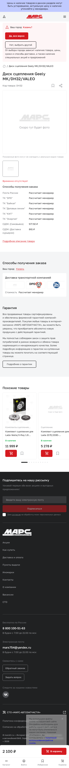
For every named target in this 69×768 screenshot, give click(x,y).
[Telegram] (44, 89)
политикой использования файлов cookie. (42, 740)
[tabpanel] (20, 425)
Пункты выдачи (11, 564)
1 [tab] (24, 462)
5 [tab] (36, 462)
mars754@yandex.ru (17, 647)
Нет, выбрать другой (20, 44)
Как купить (9, 549)
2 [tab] (29, 462)
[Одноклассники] (54, 89)
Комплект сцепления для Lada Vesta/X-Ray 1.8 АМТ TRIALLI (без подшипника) (19, 433)
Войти (24, 765)
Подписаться (34, 508)
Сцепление (47, 427)
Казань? (27, 27)
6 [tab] (38, 462)
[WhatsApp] (59, 89)
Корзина (62, 765)
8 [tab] (42, 462)
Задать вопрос (13, 677)
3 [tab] (31, 462)
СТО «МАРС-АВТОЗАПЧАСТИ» (23, 712)
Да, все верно (16, 35)
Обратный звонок (15, 668)
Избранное (43, 765)
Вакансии (8, 594)
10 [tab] (47, 462)
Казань (20, 268)
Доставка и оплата (13, 557)
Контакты (8, 579)
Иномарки (8, 572)
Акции (6, 542)
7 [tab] (40, 462)
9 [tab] (45, 462)
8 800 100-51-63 (14, 628)
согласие (16, 514)
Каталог (6, 765)
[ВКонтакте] (49, 89)
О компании (9, 587)
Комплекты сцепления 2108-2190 (17, 427)
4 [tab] (33, 462)
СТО (5, 602)
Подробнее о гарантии (19, 364)
